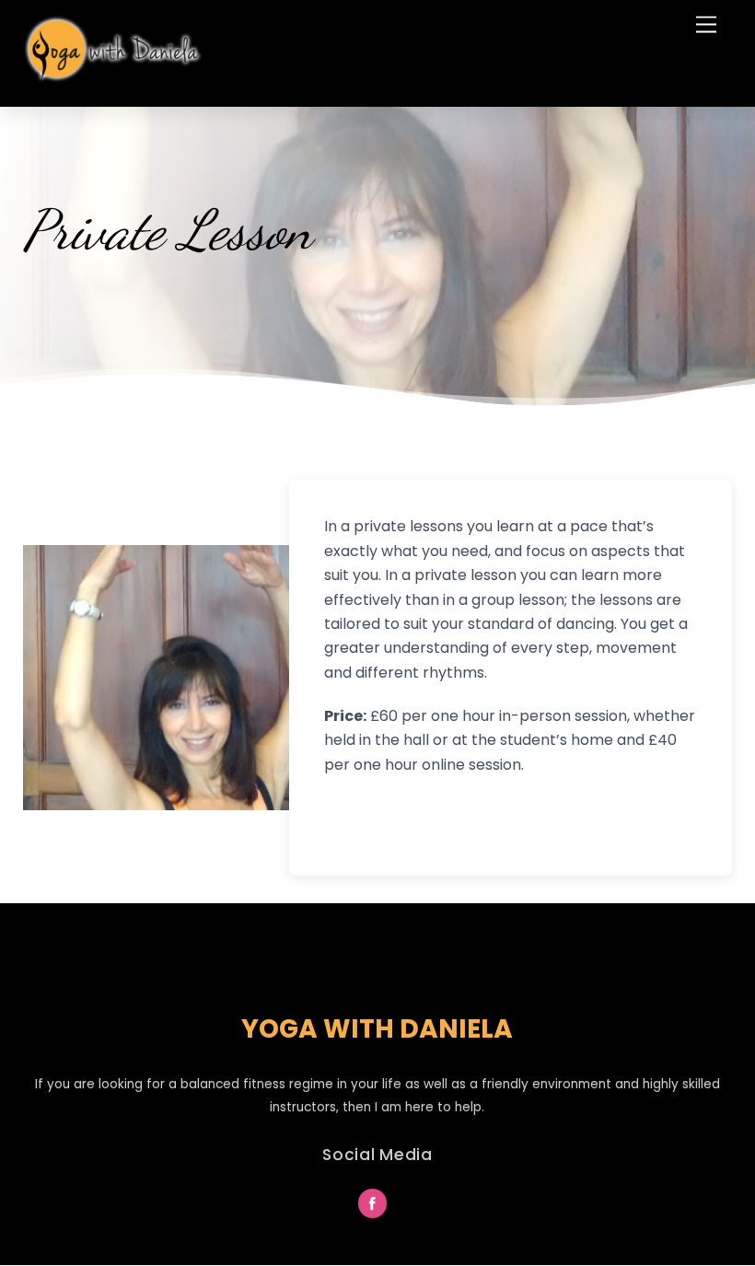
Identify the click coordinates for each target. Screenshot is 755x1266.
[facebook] (373, 1202)
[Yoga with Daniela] (115, 77)
